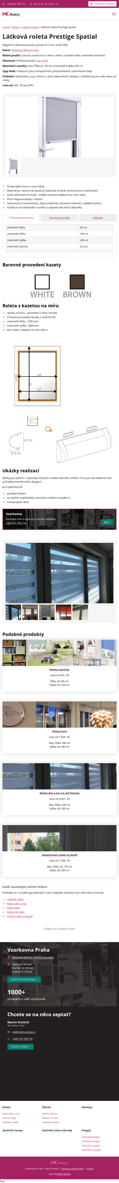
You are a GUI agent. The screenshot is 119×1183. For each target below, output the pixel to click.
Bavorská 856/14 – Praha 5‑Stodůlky (33, 957)
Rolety (15, 27)
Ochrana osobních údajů (72, 1168)
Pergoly (86, 1130)
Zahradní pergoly (91, 1145)
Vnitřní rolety (9, 1117)
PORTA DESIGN (63, 1174)
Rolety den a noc (16, 903)
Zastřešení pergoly (91, 1149)
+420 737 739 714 (16, 3)
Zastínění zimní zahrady (57, 1130)
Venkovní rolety (10, 1122)
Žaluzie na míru (50, 1117)
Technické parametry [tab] (21, 217)
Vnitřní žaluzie (49, 1113)
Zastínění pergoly (91, 1136)
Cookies (90, 1168)
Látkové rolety (30, 27)
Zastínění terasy (12, 1130)
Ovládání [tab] (98, 217)
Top (2, 1181)
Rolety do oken (15, 912)
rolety (32, 76)
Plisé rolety (13, 908)
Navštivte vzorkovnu (104, 3)
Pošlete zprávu (20, 1046)
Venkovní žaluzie (50, 1122)
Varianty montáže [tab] (59, 217)
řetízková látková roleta (25, 50)
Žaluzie (46, 1107)
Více (106, 522)
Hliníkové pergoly (91, 1141)
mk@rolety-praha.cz (24, 1032)
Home (6, 27)
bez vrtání (42, 60)
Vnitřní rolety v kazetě (20, 916)
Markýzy (87, 1107)
